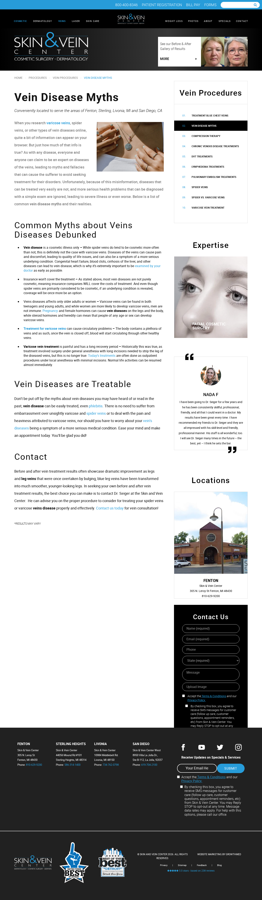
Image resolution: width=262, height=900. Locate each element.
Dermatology (43, 21)
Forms (210, 5)
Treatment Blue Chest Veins (210, 115)
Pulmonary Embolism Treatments (214, 176)
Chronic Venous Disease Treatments (215, 146)
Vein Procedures (65, 78)
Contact (242, 21)
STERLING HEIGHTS (71, 744)
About (208, 21)
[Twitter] (220, 749)
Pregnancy (50, 310)
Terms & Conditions (213, 696)
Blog (219, 865)
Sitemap (182, 865)
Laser (76, 21)
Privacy (163, 865)
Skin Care (93, 21)
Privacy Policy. (196, 700)
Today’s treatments (101, 355)
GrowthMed (233, 854)
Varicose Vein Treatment (208, 207)
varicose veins (58, 122)
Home (18, 78)
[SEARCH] (255, 5)
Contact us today (110, 508)
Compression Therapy (206, 136)
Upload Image (196, 686)
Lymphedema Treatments (208, 166)
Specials (225, 21)
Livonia (100, 744)
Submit (230, 768)
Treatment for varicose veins (45, 328)
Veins (62, 21)
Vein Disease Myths (204, 125)
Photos (193, 21)
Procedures (38, 78)
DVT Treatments (202, 156)
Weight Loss (174, 21)
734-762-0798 (111, 765)
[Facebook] (183, 749)
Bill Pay (193, 5)
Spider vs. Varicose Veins (208, 197)
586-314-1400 (72, 765)
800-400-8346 (126, 5)
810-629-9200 (34, 765)
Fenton (23, 744)
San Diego (141, 744)
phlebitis (96, 405)
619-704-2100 (149, 765)
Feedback (202, 865)
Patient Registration (162, 5)
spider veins (96, 413)
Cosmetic (21, 21)
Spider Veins (200, 187)
